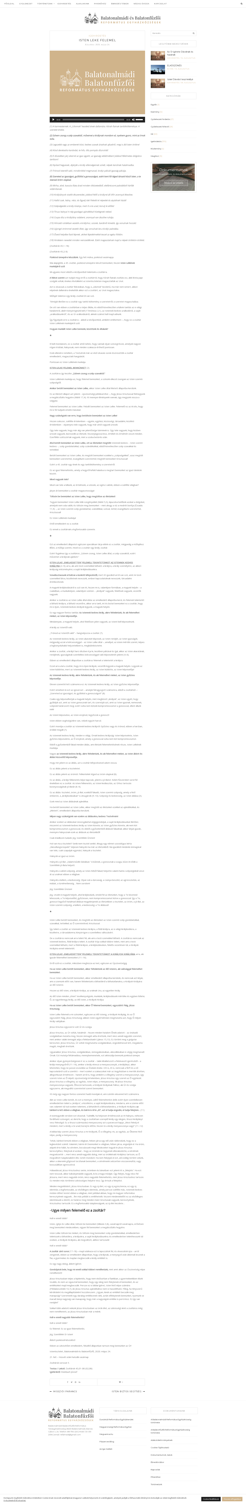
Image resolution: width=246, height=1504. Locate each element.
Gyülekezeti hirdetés (160, 119)
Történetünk (45, 4)
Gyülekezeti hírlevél (160, 126)
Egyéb (170, 69)
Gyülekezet (25, 4)
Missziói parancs (64, 1391)
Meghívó (155, 156)
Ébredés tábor (120, 4)
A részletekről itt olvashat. (15, 1500)
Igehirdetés (64, 4)
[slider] (140, 119)
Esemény (155, 112)
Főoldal (9, 4)
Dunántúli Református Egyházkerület (116, 1419)
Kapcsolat (160, 4)
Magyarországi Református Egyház (116, 1427)
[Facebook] (67, 1382)
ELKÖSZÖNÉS (174, 65)
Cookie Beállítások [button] (211, 1499)
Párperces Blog (107, 1441)
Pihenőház (100, 4)
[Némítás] (133, 119)
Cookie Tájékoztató (160, 1447)
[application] (97, 119)
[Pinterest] (75, 1382)
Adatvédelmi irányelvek (162, 1440)
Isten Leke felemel (97, 40)
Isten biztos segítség (127, 1391)
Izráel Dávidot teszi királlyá (180, 79)
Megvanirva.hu (106, 1434)
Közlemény (156, 149)
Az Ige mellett (106, 1449)
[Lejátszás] (53, 119)
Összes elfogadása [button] (232, 1499)
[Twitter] (71, 1382)
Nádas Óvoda (141, 4)
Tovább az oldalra (173, 183)
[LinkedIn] (79, 1382)
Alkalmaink (82, 4)
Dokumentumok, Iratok (161, 1455)
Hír (152, 134)
